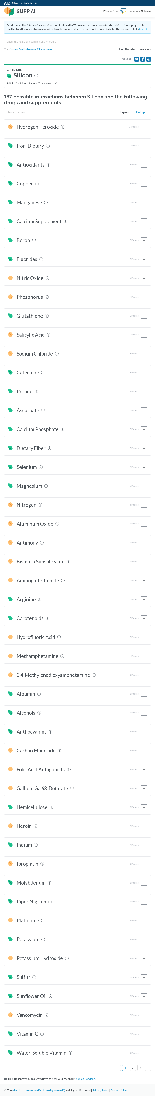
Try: (6, 49)
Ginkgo (13, 49)
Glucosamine (44, 49)
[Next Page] (148, 1068)
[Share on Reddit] (148, 59)
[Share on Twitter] (136, 59)
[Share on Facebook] (142, 59)
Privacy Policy (101, 1090)
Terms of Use (119, 1090)
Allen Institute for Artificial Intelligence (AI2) (38, 1090)
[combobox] (77, 41)
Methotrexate (27, 49)
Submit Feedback (86, 1078)
